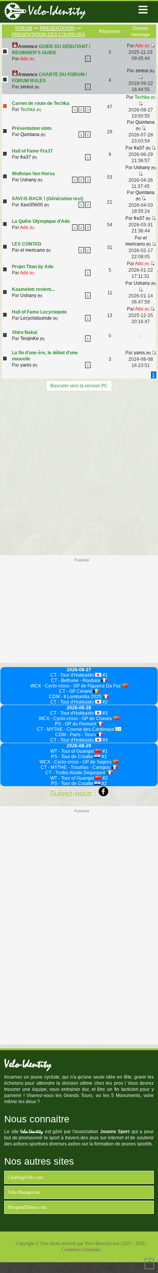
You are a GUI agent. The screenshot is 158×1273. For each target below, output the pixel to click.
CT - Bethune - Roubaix (76, 680)
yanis (28, 365)
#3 (104, 713)
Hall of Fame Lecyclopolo (39, 312)
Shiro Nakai (24, 332)
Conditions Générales (80, 1249)
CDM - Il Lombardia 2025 (76, 696)
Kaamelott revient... (33, 289)
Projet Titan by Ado (32, 266)
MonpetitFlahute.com (27, 1207)
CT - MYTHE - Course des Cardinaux (76, 729)
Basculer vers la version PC (79, 385)
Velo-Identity (57, 11)
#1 (104, 675)
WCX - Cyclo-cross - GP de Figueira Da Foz (76, 686)
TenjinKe (32, 338)
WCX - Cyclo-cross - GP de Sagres (76, 762)
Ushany (31, 180)
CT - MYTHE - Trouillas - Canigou (76, 767)
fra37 (28, 157)
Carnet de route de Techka (40, 103)
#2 (104, 702)
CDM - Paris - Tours (76, 734)
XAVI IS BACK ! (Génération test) (47, 198)
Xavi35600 (34, 204)
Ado (27, 58)
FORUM (23, 28)
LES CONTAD (26, 244)
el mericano (35, 250)
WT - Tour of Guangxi (72, 751)
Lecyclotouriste (39, 318)
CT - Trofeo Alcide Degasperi (76, 772)
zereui (29, 87)
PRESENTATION (57, 28)
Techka (30, 109)
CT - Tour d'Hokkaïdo (72, 675)
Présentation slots (32, 128)
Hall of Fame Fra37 (32, 151)
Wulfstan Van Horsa (33, 173)
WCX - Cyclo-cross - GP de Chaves (76, 718)
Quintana (32, 134)
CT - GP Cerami (76, 691)
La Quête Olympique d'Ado (41, 221)
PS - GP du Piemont (76, 724)
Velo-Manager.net (24, 1192)
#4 (104, 740)
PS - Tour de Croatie (72, 756)
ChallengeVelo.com (25, 1177)
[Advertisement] (79, 472)
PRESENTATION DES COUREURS (48, 34)
